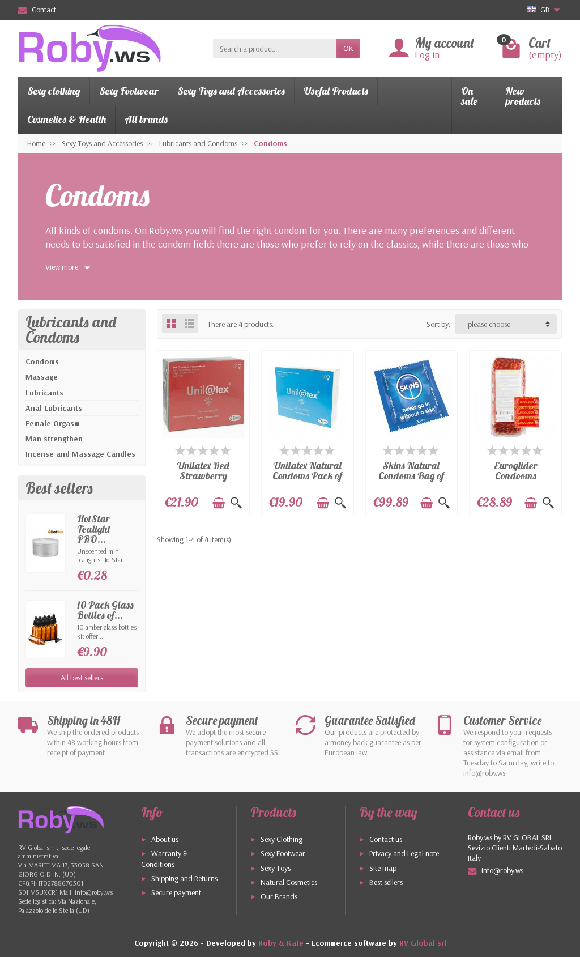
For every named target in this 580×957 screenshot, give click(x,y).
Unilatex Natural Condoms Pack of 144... (307, 475)
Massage (41, 377)
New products (522, 96)
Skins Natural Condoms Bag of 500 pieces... (411, 475)
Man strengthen (54, 438)
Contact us (385, 839)
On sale (469, 96)
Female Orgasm (52, 423)
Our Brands (279, 896)
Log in (427, 54)
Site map (382, 868)
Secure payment (176, 892)
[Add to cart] (218, 503)
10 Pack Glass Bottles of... (105, 609)
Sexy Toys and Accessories (231, 90)
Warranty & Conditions (164, 858)
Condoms (42, 361)
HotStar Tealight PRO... (93, 528)
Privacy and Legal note (404, 853)
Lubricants (44, 393)
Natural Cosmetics (289, 882)
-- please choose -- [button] (489, 324)
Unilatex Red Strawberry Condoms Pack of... (203, 480)
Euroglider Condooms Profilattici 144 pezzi (515, 480)
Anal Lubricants (53, 408)
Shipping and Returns (184, 878)
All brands (146, 119)
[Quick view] (236, 503)
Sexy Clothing (281, 839)
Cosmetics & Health (66, 119)
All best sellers (82, 678)
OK (348, 48)
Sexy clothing (53, 90)
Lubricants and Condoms (70, 329)
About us (164, 839)
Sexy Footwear (129, 90)
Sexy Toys (276, 868)
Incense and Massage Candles (80, 454)
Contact (44, 10)
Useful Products (336, 90)
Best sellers (386, 882)
